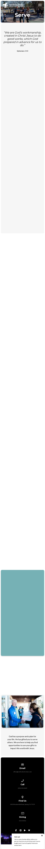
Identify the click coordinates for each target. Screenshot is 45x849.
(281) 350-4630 (22, 788)
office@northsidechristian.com (22, 772)
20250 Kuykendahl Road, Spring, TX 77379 (22, 804)
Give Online (22, 821)
